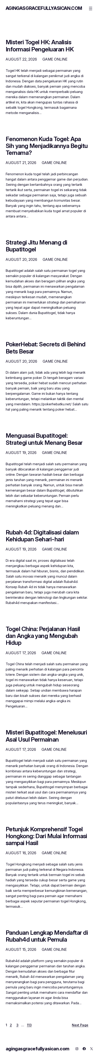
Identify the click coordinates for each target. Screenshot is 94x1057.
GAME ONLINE (55, 59)
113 (29, 1025)
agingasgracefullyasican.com (44, 8)
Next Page (80, 1025)
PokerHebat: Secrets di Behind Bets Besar (46, 348)
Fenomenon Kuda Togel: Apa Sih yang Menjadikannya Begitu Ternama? (47, 146)
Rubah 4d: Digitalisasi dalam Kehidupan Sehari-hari (42, 536)
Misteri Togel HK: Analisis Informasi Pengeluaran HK (40, 46)
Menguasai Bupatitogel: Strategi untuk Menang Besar (44, 439)
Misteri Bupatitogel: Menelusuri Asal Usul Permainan (46, 736)
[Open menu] (90, 8)
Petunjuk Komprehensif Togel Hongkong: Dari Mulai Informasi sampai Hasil (46, 836)
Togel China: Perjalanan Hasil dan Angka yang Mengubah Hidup (43, 636)
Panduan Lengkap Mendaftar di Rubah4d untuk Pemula (47, 936)
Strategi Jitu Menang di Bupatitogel (36, 246)
